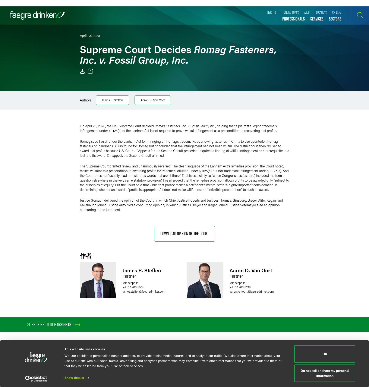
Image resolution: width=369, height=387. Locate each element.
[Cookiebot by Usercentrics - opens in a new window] (36, 378)
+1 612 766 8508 (133, 287)
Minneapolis (130, 283)
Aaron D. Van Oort (153, 100)
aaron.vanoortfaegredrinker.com (252, 291)
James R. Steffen (112, 100)
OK (324, 354)
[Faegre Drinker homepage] (37, 15)
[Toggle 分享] (90, 71)
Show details (74, 378)
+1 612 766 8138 (240, 287)
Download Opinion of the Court (184, 233)
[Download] (82, 71)
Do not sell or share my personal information (325, 373)
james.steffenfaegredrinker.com (144, 291)
